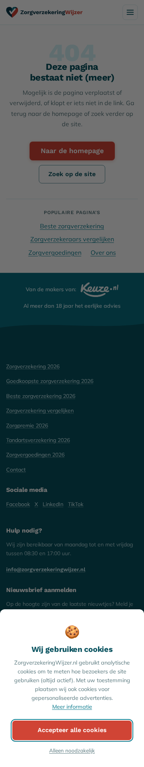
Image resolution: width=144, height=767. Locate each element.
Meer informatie (72, 706)
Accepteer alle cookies (72, 730)
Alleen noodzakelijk (72, 750)
